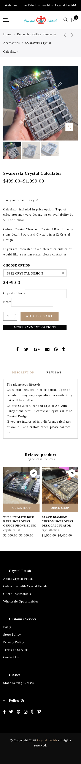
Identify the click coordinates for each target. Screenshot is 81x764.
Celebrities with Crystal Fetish (25, 586)
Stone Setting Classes (18, 683)
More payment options (35, 327)
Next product (72, 34)
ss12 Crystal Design (25, 273)
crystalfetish (12, 530)
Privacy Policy (13, 642)
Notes (7, 302)
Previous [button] (11, 106)
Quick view (33, 473)
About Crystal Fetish (18, 578)
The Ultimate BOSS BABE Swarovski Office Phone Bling (19, 521)
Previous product (61, 34)
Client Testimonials (17, 594)
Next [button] (64, 106)
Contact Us (11, 657)
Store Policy (12, 634)
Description (23, 372)
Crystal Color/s (14, 293)
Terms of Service (15, 649)
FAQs (7, 627)
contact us (59, 254)
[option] (40, 103)
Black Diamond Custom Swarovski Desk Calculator (57, 521)
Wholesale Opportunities (20, 601)
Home (7, 34)
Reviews (54, 372)
